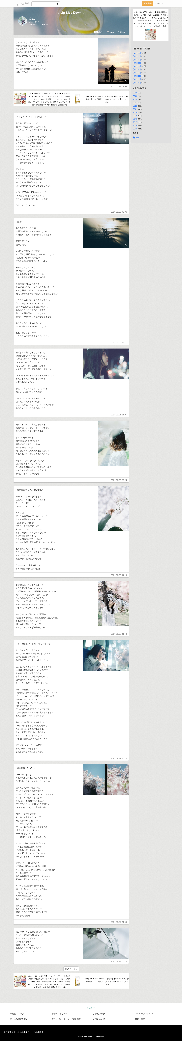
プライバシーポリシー (62, 1018)
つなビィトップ (17, 1013)
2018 (135, 118)
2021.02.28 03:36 (119, 211)
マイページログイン (144, 1013)
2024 (135, 99)
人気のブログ (99, 1013)
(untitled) (137, 52)
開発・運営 (140, 1018)
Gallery (99, 31)
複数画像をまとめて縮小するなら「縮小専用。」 (25, 1032)
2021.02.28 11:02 (119, 86)
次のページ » (71, 968)
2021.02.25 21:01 (119, 414)
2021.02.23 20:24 (119, 480)
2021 (135, 109)
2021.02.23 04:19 (119, 575)
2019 (135, 115)
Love (111, 31)
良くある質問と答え (19, 1018)
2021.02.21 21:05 (119, 921)
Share (122, 31)
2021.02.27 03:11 (119, 342)
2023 (135, 102)
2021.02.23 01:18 (119, 633)
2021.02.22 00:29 (119, 758)
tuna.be (90, 1007)
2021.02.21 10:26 (119, 961)
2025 (135, 96)
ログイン (159, 3)
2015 (135, 128)
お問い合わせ (99, 1018)
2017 (135, 122)
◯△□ (32, 18)
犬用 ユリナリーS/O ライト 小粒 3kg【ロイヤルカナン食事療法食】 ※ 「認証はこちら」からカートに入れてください (107, 99)
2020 (135, 112)
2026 (135, 92)
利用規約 (77, 1018)
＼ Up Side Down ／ (71, 12)
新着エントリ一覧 (60, 1013)
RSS (137, 137)
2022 (135, 105)
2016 (135, 125)
